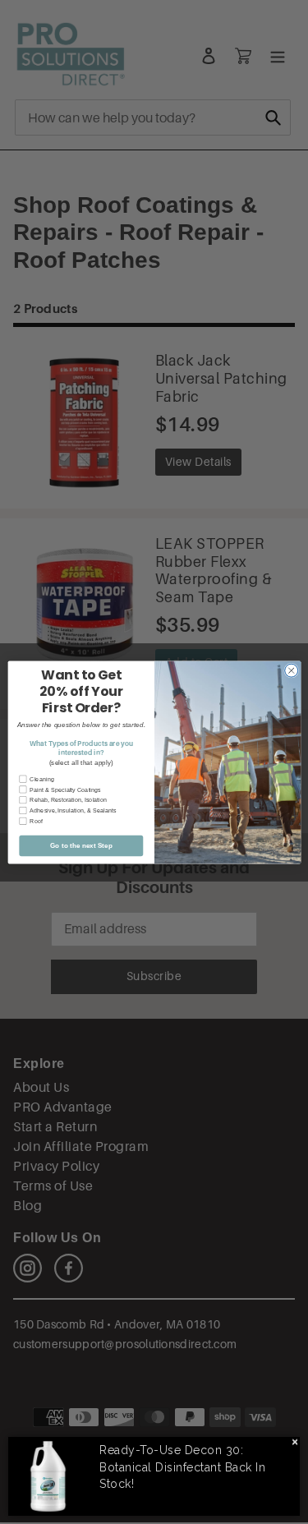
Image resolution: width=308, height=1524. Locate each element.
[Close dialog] (290, 670)
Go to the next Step (81, 845)
